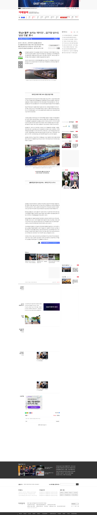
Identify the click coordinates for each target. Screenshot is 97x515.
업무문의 (34, 513)
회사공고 (25, 513)
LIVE (19, 8)
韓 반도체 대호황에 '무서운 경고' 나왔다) (32, 305)
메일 (19, 65)
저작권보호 (59, 513)
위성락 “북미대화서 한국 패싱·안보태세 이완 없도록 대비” (66, 471)
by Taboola (22, 289)
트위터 (21, 62)
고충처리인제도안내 (53, 513)
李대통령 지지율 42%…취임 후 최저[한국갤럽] (64, 473)
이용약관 (38, 513)
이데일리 (29, 12)
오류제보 (63, 513)
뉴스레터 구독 (54, 282)
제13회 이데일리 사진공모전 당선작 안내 (30, 484)
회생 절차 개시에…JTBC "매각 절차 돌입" (63, 474)
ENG (68, 8)
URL (21, 67)
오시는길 (29, 513)
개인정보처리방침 (74, 513)
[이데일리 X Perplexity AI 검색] (39, 39)
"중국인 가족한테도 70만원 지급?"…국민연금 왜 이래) (34, 308)
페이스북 (19, 62)
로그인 (78, 8)
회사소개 (20, 513)
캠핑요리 (61, 494)
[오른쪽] (39, 315)
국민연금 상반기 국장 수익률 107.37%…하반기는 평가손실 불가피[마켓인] (69, 466)
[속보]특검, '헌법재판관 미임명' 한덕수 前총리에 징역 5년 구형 (67, 467)
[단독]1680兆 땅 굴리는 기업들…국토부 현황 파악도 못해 (66, 469)
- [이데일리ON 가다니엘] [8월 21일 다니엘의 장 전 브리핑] (48, 495)
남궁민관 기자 (20, 56)
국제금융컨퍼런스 (68, 494)
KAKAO (19, 67)
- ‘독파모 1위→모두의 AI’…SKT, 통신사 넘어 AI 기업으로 (27, 492)
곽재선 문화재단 (74, 494)
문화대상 (61, 492)
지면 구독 (58, 282)
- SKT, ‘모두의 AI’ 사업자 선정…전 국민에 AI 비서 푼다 (26, 493)
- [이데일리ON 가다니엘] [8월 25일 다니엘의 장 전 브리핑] (48, 492)
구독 (71, 8)
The (76, 16)
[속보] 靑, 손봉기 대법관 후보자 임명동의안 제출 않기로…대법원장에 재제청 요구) (38, 303)
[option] (39, 8)
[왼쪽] (38, 315)
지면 (73, 8)
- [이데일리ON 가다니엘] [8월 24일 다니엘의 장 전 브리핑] (48, 493)
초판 (75, 8)
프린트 (21, 65)
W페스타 (70, 492)
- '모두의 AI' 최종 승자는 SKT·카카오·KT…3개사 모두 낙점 (27, 495)
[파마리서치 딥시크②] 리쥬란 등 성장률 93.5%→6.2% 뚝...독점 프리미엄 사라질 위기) (39, 310)
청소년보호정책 (44, 513)
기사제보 (68, 513)
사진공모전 (75, 492)
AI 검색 (22, 17)
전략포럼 (66, 492)
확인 (77, 484)
